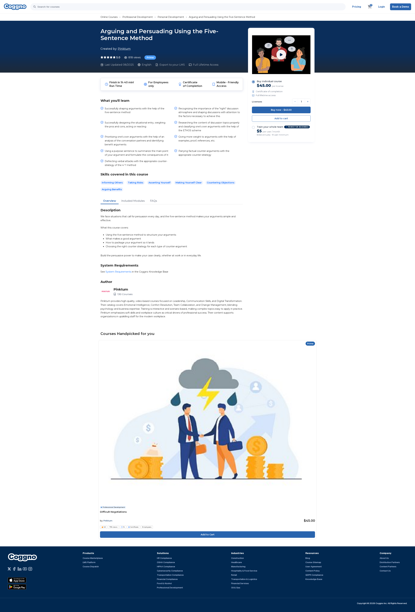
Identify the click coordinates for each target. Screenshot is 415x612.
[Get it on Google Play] (24, 587)
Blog (307, 558)
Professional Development (137, 17)
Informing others (112, 182)
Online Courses (109, 17)
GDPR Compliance (314, 575)
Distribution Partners (390, 562)
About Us (384, 558)
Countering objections (220, 182)
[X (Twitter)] (9, 568)
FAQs (153, 200)
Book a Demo (400, 6)
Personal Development (171, 17)
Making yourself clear (189, 182)
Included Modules (133, 200)
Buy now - (281, 109)
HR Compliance (164, 558)
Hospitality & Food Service (244, 570)
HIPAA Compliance (166, 566)
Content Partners (388, 566)
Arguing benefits (112, 189)
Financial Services (240, 583)
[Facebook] (14, 569)
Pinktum (124, 49)
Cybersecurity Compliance (170, 570)
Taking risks (135, 182)
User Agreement (313, 566)
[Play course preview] (281, 54)
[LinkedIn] (20, 569)
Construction (237, 558)
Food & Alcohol (164, 583)
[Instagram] (30, 569)
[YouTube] (25, 569)
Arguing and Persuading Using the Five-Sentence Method (222, 17)
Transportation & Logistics (244, 579)
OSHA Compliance (166, 562)
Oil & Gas (235, 587)
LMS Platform (89, 562)
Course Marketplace (93, 558)
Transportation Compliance (170, 575)
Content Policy (312, 570)
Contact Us (385, 570)
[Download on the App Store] (24, 580)
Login (381, 6)
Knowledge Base (313, 579)
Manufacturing (238, 566)
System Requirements (118, 271)
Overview (109, 200)
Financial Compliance (167, 579)
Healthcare (236, 562)
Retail (234, 575)
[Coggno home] (15, 6)
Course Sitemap (313, 562)
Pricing (356, 6)
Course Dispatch (91, 566)
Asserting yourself (159, 182)
